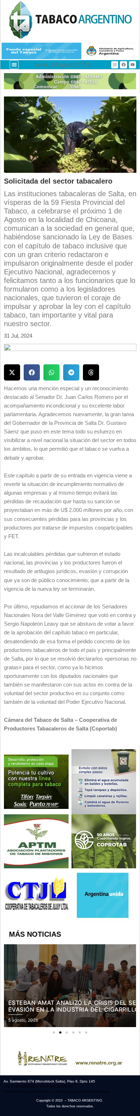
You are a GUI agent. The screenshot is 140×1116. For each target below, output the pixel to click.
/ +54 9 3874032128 (54, 1086)
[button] (14, 64)
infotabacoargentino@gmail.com (82, 1091)
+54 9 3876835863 (20, 1086)
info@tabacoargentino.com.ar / (30, 1091)
